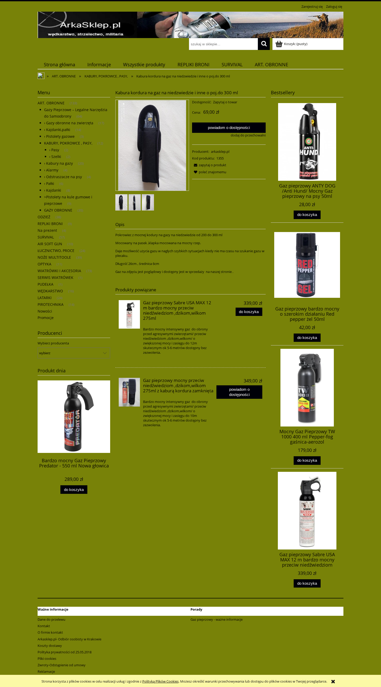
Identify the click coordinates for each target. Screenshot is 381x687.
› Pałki (49, 183)
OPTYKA (44, 264)
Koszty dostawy (50, 645)
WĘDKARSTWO (50, 290)
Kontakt (44, 626)
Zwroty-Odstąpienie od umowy (62, 665)
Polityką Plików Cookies (160, 681)
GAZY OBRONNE (58, 210)
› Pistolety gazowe (59, 136)
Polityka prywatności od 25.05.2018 (64, 652)
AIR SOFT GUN (50, 243)
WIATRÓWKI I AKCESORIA (59, 270)
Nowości (45, 311)
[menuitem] (59, 64)
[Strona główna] (190, 24)
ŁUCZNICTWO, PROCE (56, 250)
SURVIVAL (46, 237)
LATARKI (45, 297)
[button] (209, 165)
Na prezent (47, 230)
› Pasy (54, 149)
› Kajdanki (52, 190)
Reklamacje (46, 671)
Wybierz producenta (53, 343)
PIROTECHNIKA (51, 304)
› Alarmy (51, 170)
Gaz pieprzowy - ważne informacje (216, 619)
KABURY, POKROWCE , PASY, (68, 143)
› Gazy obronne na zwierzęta (68, 122)
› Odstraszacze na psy (63, 176)
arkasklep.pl (220, 151)
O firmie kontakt (50, 632)
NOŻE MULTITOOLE (54, 257)
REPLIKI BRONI (50, 223)
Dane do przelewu (51, 619)
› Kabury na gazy (58, 163)
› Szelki (55, 156)
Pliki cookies (47, 658)
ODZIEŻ (44, 216)
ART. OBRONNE (51, 102)
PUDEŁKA (45, 284)
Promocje (46, 317)
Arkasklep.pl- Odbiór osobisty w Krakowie (69, 639)
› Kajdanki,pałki (57, 129)
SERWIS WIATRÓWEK (55, 277)
